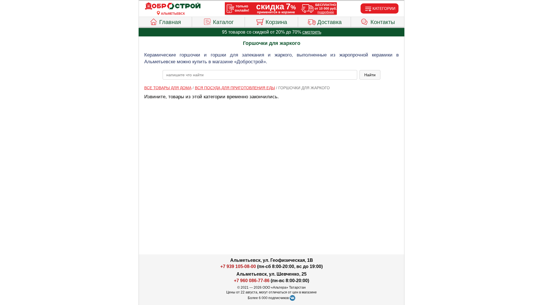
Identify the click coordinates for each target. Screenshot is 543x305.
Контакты (382, 22)
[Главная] (173, 6)
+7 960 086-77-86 (252, 280)
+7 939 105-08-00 (238, 266)
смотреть (311, 32)
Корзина (276, 22)
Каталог (223, 22)
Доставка (329, 22)
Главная (170, 22)
